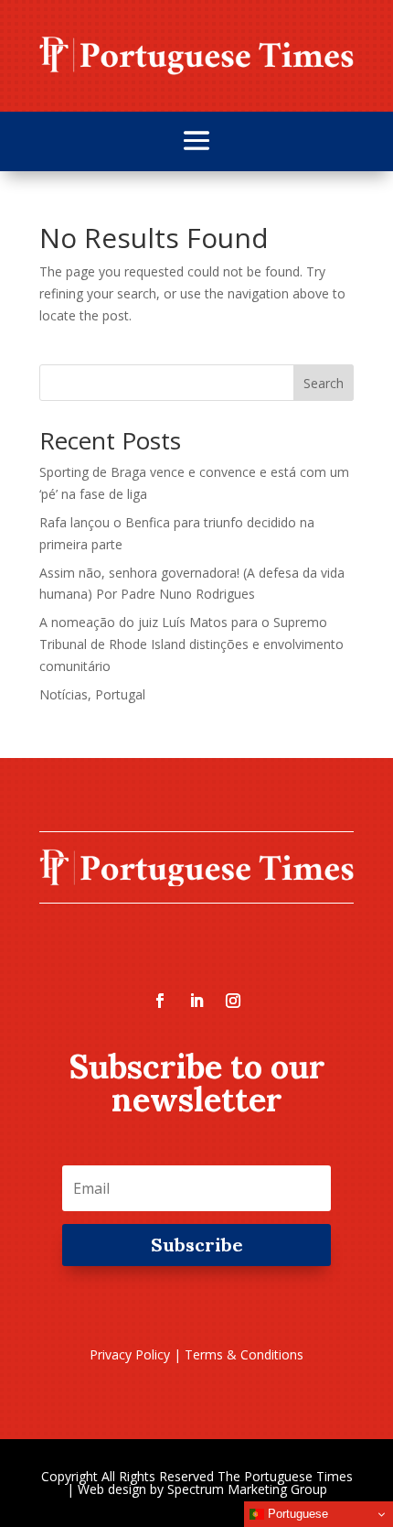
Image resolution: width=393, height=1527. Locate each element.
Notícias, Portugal (92, 694)
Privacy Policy (130, 1354)
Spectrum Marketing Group (247, 1489)
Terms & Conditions (244, 1354)
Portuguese (296, 1514)
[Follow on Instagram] (233, 1000)
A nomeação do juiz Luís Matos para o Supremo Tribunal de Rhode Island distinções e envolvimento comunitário (191, 644)
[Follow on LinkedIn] (196, 1000)
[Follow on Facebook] (160, 1000)
